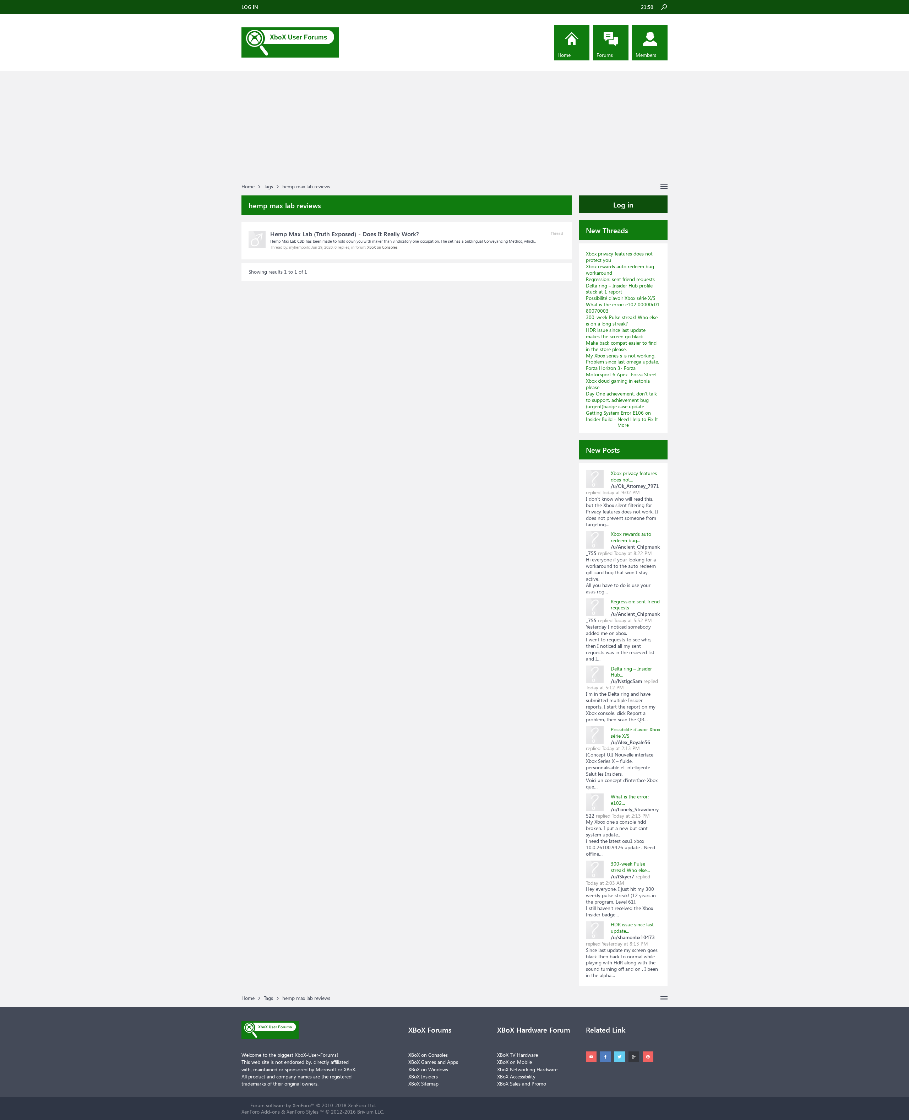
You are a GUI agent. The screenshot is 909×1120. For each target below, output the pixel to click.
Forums (605, 55)
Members (646, 55)
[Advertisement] (454, 128)
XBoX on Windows (428, 1069)
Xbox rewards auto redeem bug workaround (620, 269)
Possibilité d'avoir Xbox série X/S (620, 298)
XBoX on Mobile (514, 1062)
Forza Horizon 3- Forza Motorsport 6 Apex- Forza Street (621, 371)
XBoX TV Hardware (517, 1054)
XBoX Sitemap (423, 1083)
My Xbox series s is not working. (620, 355)
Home (564, 55)
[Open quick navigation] (664, 186)
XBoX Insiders (423, 1076)
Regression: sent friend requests (620, 279)
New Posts (603, 449)
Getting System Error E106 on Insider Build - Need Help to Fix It (622, 415)
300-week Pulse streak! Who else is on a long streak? (622, 320)
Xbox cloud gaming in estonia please (618, 384)
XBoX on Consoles (382, 247)
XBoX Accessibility (516, 1076)
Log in (623, 204)
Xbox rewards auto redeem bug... (631, 537)
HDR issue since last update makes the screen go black (616, 333)
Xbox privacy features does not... (634, 476)
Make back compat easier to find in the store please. (621, 345)
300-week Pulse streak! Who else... (630, 866)
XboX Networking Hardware (527, 1069)
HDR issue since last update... (632, 927)
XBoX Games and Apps (433, 1062)
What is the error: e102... (630, 799)
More (623, 425)
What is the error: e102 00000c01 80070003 (623, 307)
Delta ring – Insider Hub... (631, 671)
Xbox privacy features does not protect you (619, 256)
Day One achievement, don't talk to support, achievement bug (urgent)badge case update (621, 400)
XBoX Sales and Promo (521, 1083)
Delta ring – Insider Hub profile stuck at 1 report (619, 288)
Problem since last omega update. (622, 361)
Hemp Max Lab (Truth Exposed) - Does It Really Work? (344, 234)
